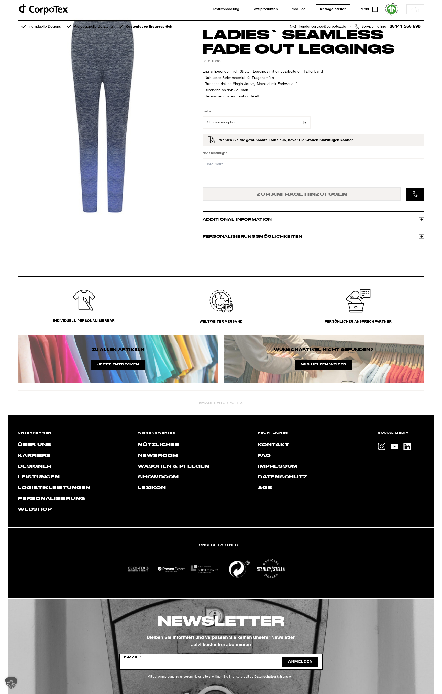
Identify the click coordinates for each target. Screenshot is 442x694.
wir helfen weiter (324, 364)
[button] (11, 682)
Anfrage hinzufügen (302, 194)
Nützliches (159, 445)
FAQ (264, 456)
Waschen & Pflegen (173, 466)
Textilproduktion (265, 9)
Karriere (34, 456)
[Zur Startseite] (43, 9)
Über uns (34, 445)
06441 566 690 (405, 26)
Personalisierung (51, 499)
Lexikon (152, 488)
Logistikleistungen (54, 488)
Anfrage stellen (333, 9)
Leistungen (39, 477)
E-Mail (132, 657)
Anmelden (300, 661)
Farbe (207, 111)
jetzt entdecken (118, 364)
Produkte (298, 9)
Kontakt (273, 445)
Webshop (35, 509)
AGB (265, 488)
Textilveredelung (226, 9)
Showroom (158, 477)
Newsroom (158, 456)
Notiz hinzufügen (215, 153)
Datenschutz (282, 477)
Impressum (278, 466)
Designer (34, 466)
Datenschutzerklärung (271, 676)
